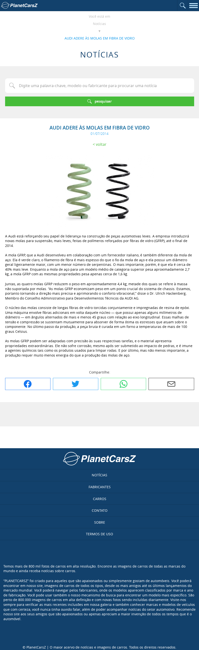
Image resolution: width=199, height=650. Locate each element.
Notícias (99, 23)
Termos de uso (99, 534)
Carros (99, 498)
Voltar (101, 144)
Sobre (99, 522)
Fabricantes (100, 487)
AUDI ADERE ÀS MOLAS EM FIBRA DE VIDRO (100, 38)
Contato (100, 510)
